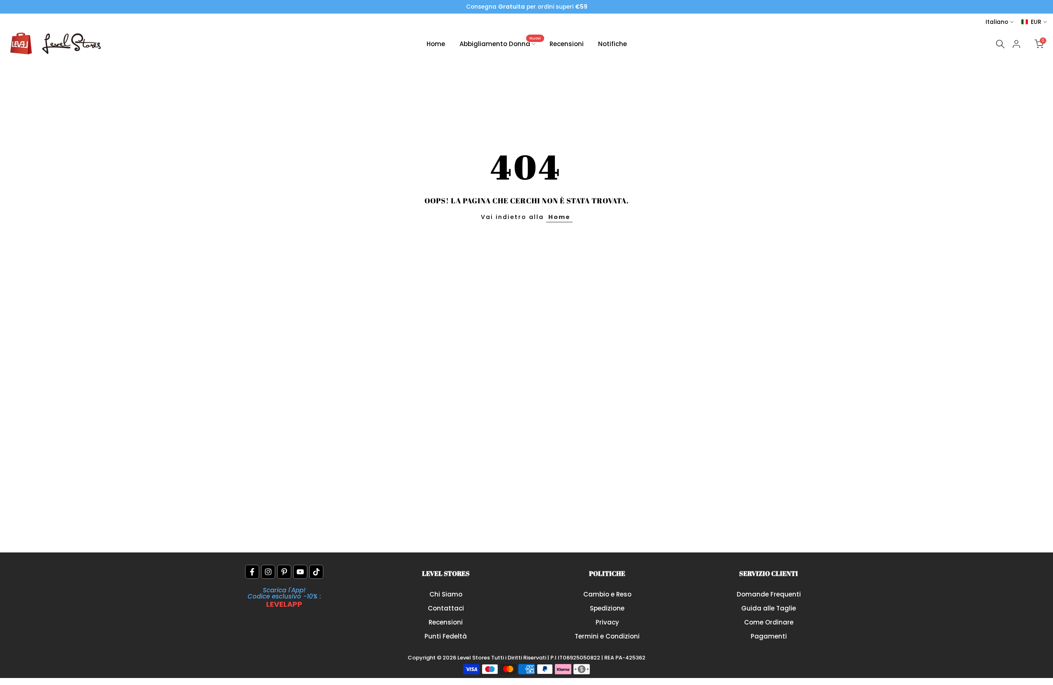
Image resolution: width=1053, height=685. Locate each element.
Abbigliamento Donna (500, 43)
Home (436, 44)
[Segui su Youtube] (300, 572)
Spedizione (607, 608)
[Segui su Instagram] (268, 572)
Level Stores (474, 658)
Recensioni (567, 44)
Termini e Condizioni (607, 636)
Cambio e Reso (607, 594)
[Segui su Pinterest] (284, 572)
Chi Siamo (445, 594)
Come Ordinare (768, 622)
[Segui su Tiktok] (316, 572)
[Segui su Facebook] (252, 572)
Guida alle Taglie (768, 608)
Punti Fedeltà (445, 636)
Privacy (607, 622)
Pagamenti (769, 636)
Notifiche (612, 44)
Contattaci (446, 608)
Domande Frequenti (769, 594)
